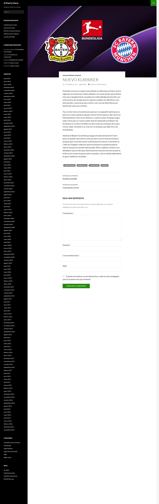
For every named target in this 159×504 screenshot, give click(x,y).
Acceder (6, 470)
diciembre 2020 (9, 218)
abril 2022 (7, 171)
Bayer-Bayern (70, 165)
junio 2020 (7, 236)
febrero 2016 (8, 352)
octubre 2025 (8, 93)
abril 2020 (7, 242)
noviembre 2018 (9, 257)
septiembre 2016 (9, 332)
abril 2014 (7, 418)
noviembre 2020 (9, 221)
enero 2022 (7, 180)
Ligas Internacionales (72, 75)
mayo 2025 (7, 102)
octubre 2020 (8, 224)
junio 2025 (7, 99)
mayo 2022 (7, 168)
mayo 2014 (7, 415)
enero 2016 (7, 355)
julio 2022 (7, 162)
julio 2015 (7, 373)
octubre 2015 (8, 364)
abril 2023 (7, 138)
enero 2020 (7, 245)
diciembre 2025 (9, 87)
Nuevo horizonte (9, 28)
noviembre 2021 (9, 186)
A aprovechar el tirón (71, 186)
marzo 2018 (8, 278)
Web (65, 266)
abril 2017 (7, 311)
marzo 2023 (8, 141)
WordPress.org (9, 479)
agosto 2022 (8, 159)
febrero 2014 (8, 424)
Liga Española (8, 448)
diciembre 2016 (9, 323)
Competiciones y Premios (12, 442)
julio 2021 (7, 198)
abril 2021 (7, 206)
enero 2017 (7, 320)
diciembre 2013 (9, 427)
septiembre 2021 (9, 192)
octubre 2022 (8, 153)
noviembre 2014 (9, 397)
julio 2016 (7, 337)
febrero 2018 (8, 281)
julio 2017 (7, 302)
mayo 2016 (7, 343)
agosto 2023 (8, 129)
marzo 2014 (8, 421)
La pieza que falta (9, 37)
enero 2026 (7, 84)
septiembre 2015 (9, 367)
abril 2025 (7, 105)
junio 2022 (7, 165)
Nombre (67, 245)
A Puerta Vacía (11, 3)
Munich (105, 165)
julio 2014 (7, 409)
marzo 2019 (8, 248)
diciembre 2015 (9, 358)
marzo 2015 (8, 385)
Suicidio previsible (70, 177)
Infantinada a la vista (10, 25)
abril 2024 (7, 120)
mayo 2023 (7, 135)
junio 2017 (7, 305)
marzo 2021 (8, 209)
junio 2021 (7, 201)
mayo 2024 (7, 117)
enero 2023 (7, 147)
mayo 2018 (7, 272)
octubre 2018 (8, 260)
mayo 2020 (7, 239)
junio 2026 (7, 81)
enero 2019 (7, 251)
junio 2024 (7, 114)
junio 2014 (7, 412)
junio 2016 (7, 340)
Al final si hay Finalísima (11, 34)
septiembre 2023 (9, 126)
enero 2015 (7, 391)
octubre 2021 (8, 189)
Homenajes (7, 445)
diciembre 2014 (9, 394)
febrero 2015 (8, 388)
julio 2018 (7, 266)
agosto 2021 (8, 195)
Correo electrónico (71, 255)
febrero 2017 (8, 317)
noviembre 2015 (9, 361)
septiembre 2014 (9, 403)
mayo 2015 (7, 379)
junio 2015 (7, 376)
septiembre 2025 (9, 96)
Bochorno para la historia (12, 31)
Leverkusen (94, 165)
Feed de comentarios (10, 476)
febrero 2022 (8, 177)
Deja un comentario (98, 84)
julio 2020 (7, 233)
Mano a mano (14, 63)
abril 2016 (7, 346)
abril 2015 (7, 382)
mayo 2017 (7, 308)
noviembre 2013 (9, 430)
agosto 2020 (8, 230)
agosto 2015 (8, 370)
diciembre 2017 (9, 287)
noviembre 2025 (9, 90)
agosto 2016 (8, 335)
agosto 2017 (8, 299)
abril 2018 (7, 275)
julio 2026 (7, 78)
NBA (5, 454)
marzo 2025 (8, 108)
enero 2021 (7, 215)
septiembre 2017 (9, 296)
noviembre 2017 (9, 290)
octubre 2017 (8, 293)
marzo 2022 (8, 174)
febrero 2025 (8, 111)
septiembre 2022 (9, 156)
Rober (83, 84)
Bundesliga (82, 165)
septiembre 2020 (9, 227)
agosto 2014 (8, 406)
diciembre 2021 (9, 183)
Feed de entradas (9, 473)
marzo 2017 (8, 314)
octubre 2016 (8, 329)
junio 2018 (7, 269)
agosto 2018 (8, 263)
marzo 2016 (8, 349)
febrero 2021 (8, 212)
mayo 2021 (7, 203)
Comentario (68, 213)
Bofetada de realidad (16, 60)
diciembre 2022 (9, 150)
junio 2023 (7, 132)
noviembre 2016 (9, 326)
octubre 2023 (8, 123)
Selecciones (7, 457)
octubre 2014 (8, 400)
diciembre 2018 (9, 254)
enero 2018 (7, 284)
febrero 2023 (8, 144)
